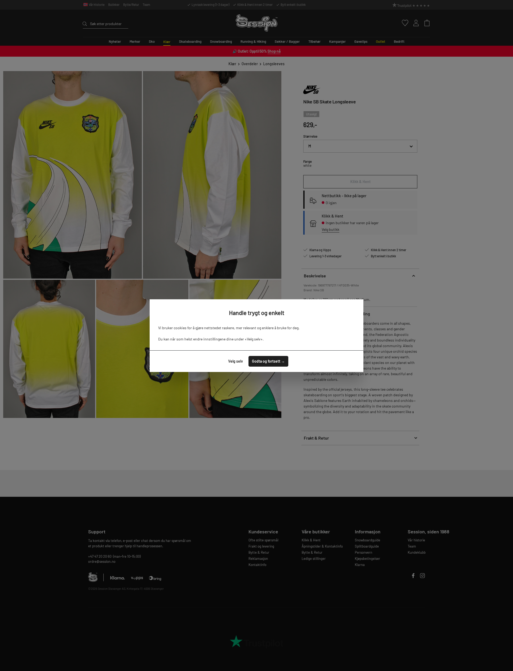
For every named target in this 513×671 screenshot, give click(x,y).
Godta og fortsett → (268, 361)
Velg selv (235, 361)
